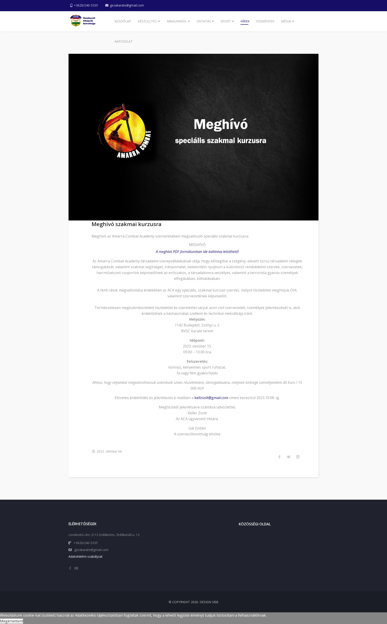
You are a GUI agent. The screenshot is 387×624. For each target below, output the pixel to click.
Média (286, 21)
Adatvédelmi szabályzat (86, 556)
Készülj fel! (147, 21)
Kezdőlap (122, 21)
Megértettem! (11, 621)
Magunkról (177, 21)
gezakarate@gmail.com (127, 5)
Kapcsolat (123, 41)
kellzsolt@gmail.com (211, 397)
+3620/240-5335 (86, 5)
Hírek (245, 21)
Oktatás (204, 21)
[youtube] (76, 568)
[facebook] (70, 568)
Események (265, 21)
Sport (226, 21)
